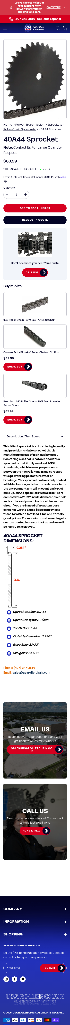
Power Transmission (29, 125)
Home (8, 125)
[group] (35, 7)
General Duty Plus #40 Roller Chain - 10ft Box (31, 352)
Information (16, 921)
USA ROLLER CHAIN (24, 1013)
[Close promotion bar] (64, 7)
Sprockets (54, 125)
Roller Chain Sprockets (19, 129)
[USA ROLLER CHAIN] (35, 28)
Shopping (13, 934)
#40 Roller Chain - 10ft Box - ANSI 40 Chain (29, 320)
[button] (57, 28)
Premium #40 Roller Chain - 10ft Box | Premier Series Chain (31, 403)
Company (12, 909)
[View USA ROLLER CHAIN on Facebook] (14, 979)
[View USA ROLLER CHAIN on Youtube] (23, 979)
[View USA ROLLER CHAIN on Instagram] (6, 979)
